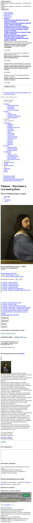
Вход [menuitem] (5, 94)
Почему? (22, 353)
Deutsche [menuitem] (25, 92)
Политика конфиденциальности (17, 520)
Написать (17, 337)
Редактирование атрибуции (9, 273)
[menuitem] (29, 92)
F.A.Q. (8, 517)
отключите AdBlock (6, 437)
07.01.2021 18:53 (5, 344)
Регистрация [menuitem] (11, 94)
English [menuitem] (11, 92)
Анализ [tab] (6, 201)
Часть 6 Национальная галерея (14, 276)
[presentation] (18, 203)
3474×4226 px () (12, 275)
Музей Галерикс (8, 100)
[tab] (6, 196)
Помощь (3, 517)
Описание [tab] (7, 200)
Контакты (17, 517)
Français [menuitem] (20, 92)
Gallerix (8, 505)
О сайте (12, 517)
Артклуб (9, 119)
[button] (8, 12)
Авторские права (6, 521)
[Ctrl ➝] (11, 302)
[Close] (17, 97)
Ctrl (17, 279)
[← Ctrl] (16, 290)
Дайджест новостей (10, 86)
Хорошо (26, 495)
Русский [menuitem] (6, 92)
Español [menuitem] (16, 92)
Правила (15, 518)
